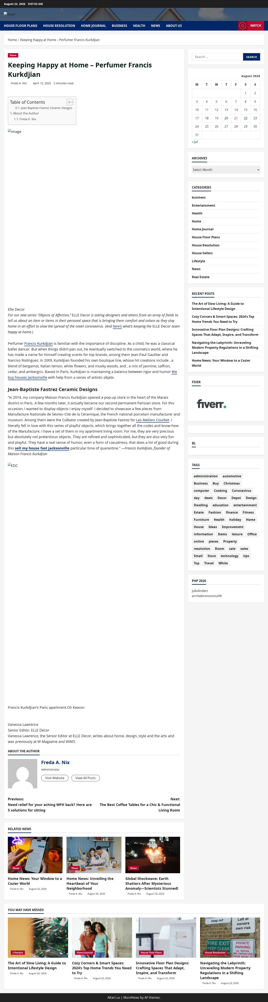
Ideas (213, 527)
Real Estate (200, 277)
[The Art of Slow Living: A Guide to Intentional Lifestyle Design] (38, 938)
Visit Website (54, 778)
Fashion (215, 512)
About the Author (26, 113)
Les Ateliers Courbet (152, 420)
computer (201, 490)
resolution (202, 548)
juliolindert (200, 591)
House (199, 527)
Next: (140, 805)
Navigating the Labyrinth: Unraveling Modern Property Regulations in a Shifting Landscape (225, 347)
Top (196, 563)
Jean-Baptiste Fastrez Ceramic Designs (46, 108)
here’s (117, 326)
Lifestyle (198, 261)
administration (206, 476)
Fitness (248, 512)
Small (198, 556)
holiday (235, 519)
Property (230, 541)
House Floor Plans (20, 26)
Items (222, 534)
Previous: (50, 805)
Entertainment (203, 205)
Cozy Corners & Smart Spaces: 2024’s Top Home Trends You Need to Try (101, 968)
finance (232, 512)
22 (245, 118)
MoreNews (131, 997)
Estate (199, 512)
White (223, 563)
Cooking (220, 490)
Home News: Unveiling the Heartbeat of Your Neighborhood (90, 883)
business (119, 26)
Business (201, 483)
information (203, 534)
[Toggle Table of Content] (67, 102)
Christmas (232, 483)
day (197, 498)
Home (196, 221)
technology (229, 556)
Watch (255, 25)
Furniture (201, 519)
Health (139, 26)
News (155, 26)
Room (219, 548)
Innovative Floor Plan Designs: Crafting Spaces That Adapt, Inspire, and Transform (162, 968)
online (199, 541)
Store (212, 556)
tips (246, 556)
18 (207, 118)
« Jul (195, 142)
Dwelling (201, 505)
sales (244, 548)
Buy (216, 483)
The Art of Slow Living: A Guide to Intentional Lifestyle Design (37, 965)
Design (251, 498)
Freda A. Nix (19, 83)
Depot (236, 498)
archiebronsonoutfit (207, 596)
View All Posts (86, 778)
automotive (232, 476)
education (221, 505)
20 (226, 118)
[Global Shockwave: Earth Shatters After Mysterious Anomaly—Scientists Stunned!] (152, 855)
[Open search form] (233, 26)
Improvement (232, 527)
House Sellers (202, 253)
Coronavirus (241, 490)
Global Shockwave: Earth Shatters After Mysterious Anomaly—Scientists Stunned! (151, 883)
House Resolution (59, 26)
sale (232, 548)
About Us (174, 26)
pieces (213, 541)
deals (208, 498)
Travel (209, 563)
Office (252, 534)
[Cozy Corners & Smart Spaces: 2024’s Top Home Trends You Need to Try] (102, 938)
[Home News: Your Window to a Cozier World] (35, 855)
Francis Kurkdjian (38, 343)
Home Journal (93, 26)
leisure (237, 534)
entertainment (245, 505)
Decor (222, 498)
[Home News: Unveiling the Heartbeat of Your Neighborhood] (94, 855)
